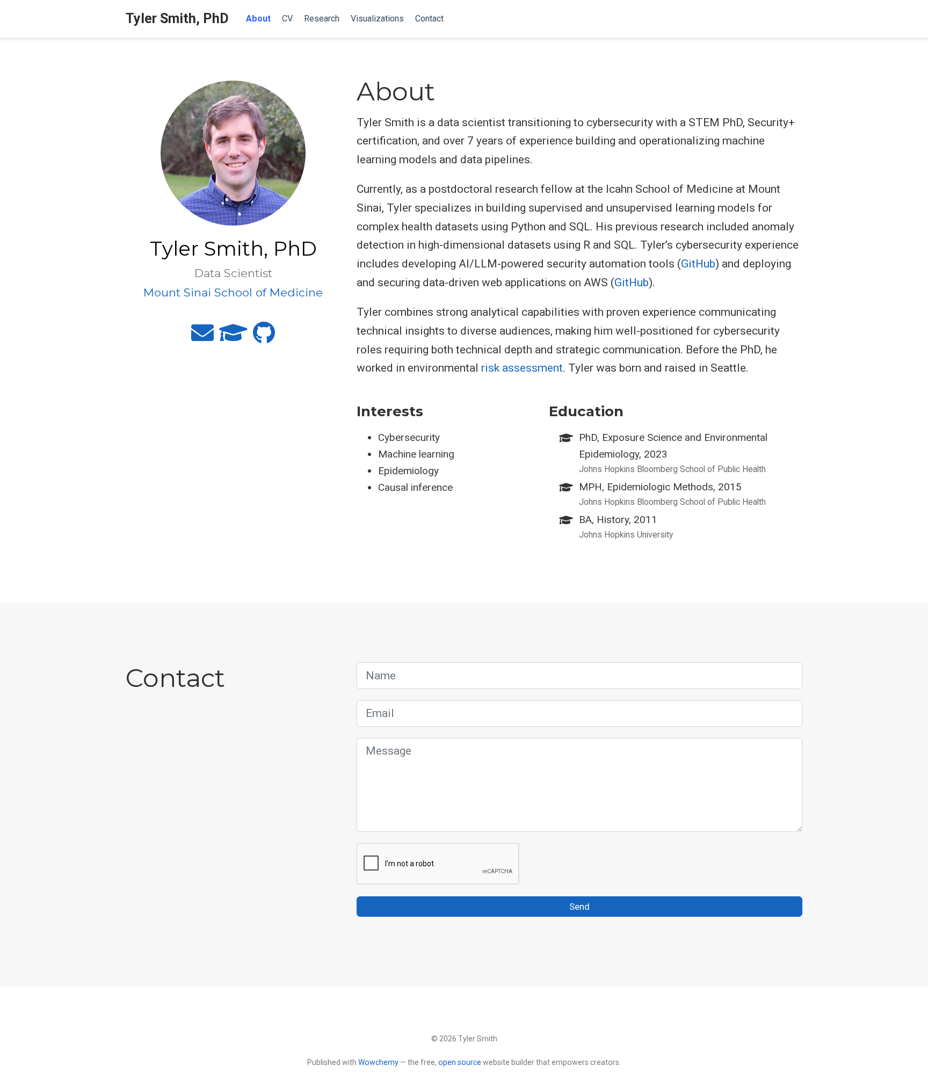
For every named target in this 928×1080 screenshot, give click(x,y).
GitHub (698, 263)
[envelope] (202, 337)
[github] (264, 337)
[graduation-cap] (233, 337)
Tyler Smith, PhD (177, 18)
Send (579, 906)
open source (459, 1062)
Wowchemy (378, 1062)
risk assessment (522, 367)
